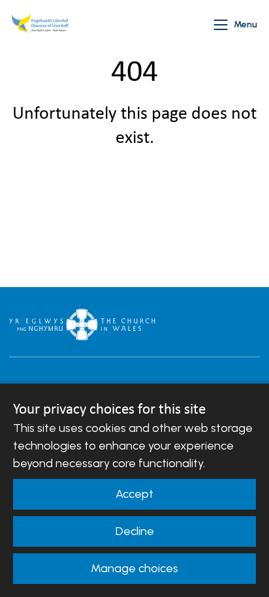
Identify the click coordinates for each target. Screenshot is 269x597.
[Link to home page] (42, 25)
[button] (221, 25)
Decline (135, 531)
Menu (245, 24)
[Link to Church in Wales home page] (82, 324)
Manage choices (134, 568)
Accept (134, 494)
